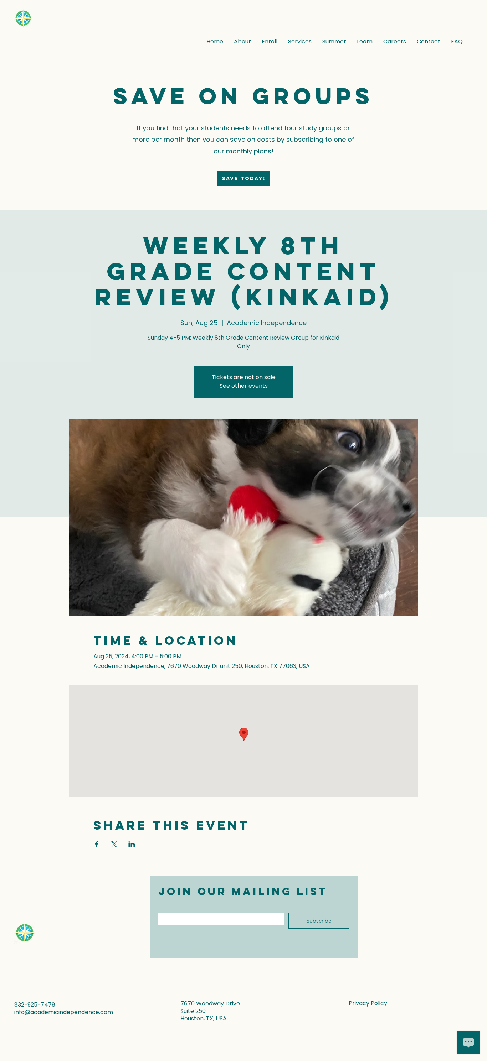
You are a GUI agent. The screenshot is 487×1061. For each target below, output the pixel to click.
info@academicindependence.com (63, 1012)
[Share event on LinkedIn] (131, 844)
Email (172, 907)
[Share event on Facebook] (96, 844)
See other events (244, 386)
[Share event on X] (114, 844)
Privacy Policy (368, 1003)
